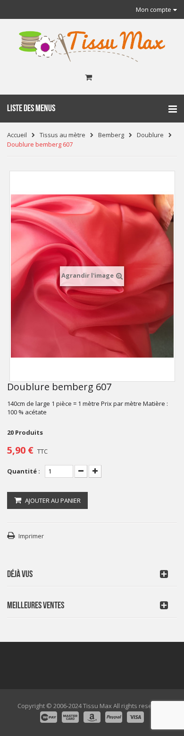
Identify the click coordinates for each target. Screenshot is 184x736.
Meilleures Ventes (35, 605)
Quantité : (23, 471)
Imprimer (31, 536)
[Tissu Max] (92, 46)
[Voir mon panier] (88, 78)
